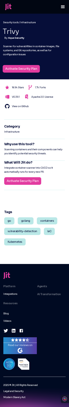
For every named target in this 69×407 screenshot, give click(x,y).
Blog (6, 313)
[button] (61, 6)
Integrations (10, 293)
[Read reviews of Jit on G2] (20, 345)
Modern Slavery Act (14, 397)
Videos (7, 320)
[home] (7, 7)
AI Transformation (49, 294)
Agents (42, 286)
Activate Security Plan (21, 69)
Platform (9, 286)
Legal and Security (13, 391)
